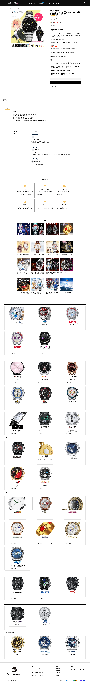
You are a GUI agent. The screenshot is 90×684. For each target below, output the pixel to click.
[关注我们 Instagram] (77, 669)
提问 (15, 136)
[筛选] (70, 131)
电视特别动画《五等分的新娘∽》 (55, 10)
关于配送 (58, 674)
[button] (52, 15)
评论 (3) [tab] (33, 131)
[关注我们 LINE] (83, 669)
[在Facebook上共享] (52, 86)
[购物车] (84, 3)
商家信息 (58, 668)
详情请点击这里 (52, 25)
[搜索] (79, 3)
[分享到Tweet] (55, 86)
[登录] (81, 3)
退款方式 (58, 672)
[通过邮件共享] (57, 86)
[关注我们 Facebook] (71, 669)
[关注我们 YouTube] (80, 669)
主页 (6, 8)
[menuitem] (32, 3)
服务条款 (58, 675)
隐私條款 (58, 670)
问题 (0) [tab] (36, 131)
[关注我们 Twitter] (74, 669)
